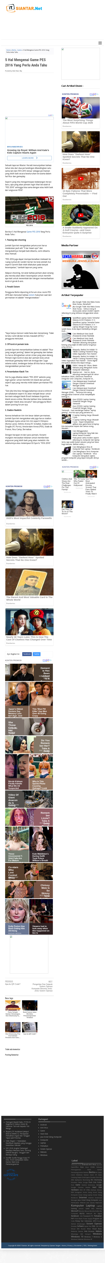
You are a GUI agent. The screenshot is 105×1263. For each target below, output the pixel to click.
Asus (82, 1167)
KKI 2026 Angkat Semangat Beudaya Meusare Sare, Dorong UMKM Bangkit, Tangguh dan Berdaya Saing (18, 1151)
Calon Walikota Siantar (80, 1175)
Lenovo (81, 1208)
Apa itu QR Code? (12, 984)
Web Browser (89, 1231)
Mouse (87, 1211)
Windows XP (88, 1239)
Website (43, 1152)
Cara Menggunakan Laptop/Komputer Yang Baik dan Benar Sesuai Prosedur (85, 433)
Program (96, 1219)
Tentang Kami (92, 1245)
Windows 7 (88, 1237)
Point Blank (79, 1219)
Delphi (79, 1177)
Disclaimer (78, 1245)
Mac (92, 1208)
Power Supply (87, 1219)
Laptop (43, 1143)
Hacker (88, 1187)
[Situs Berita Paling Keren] (80, 288)
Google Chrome (77, 1187)
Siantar (73, 1224)
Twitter (36, 654)
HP (84, 1190)
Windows (43, 1155)
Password (86, 1216)
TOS (84, 1245)
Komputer (44, 1140)
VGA (100, 1226)
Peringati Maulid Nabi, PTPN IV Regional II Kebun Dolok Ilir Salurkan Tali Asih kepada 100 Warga (18, 1125)
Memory (99, 1208)
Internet (83, 1197)
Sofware (80, 1226)
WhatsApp (74, 1234)
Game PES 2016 (33, 232)
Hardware (75, 1190)
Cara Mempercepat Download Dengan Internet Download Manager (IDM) (84, 383)
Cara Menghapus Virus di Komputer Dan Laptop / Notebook (86, 448)
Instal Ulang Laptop (85, 1195)
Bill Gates (98, 1172)
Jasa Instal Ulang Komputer (51, 1137)
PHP (72, 1219)
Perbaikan (44, 1146)
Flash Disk (92, 1182)
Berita (14, 50)
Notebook (75, 1216)
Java (87, 1203)
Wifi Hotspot (85, 1234)
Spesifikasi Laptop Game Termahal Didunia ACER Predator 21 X (86, 319)
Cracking (74, 1177)
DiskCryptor (86, 1177)
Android (43, 1125)
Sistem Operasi (46, 1149)
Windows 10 (77, 1236)
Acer (79, 1165)
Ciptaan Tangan (55, 1245)
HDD (81, 1190)
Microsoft (74, 1211)
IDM (72, 1192)
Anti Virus (44, 1128)
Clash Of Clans (96, 1175)
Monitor (81, 1211)
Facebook (27, 654)
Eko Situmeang (96, 1180)
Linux (87, 1208)
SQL (93, 1226)
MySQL (82, 1213)
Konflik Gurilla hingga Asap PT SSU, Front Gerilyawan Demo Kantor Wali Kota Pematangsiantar (18, 1161)
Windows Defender (77, 1239)
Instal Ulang (87, 1192)
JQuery (92, 1203)
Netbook (89, 1213)
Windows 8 (97, 1237)
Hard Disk (44, 1134)
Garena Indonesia (88, 1185)
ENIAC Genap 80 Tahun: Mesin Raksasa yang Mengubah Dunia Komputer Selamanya (85, 367)
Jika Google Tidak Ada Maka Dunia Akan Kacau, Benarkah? (86, 303)
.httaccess (74, 1165)
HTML (88, 1190)
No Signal (98, 1213)
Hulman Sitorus (96, 1190)
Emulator (74, 1182)
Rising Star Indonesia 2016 (85, 1221)
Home (8, 50)
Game (19, 50)
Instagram (78, 1192)
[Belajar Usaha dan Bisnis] (29, 973)
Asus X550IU (90, 1167)
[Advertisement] (70, 21)
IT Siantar (23, 1245)
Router (99, 1221)
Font (72, 1185)
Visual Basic (97, 1229)
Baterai (85, 1172)
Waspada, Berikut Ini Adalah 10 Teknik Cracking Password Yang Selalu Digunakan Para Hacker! (85, 352)
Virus (89, 1229)
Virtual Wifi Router (78, 1229)
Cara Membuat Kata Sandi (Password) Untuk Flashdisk (83, 335)
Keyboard (99, 1203)
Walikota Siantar (77, 1231)
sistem (32, 295)
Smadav (74, 1226)
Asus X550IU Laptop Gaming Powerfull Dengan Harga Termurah (84, 401)
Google (99, 1185)
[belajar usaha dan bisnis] (80, 79)
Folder (99, 1182)
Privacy (70, 1245)
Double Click (94, 1177)
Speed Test (88, 1226)
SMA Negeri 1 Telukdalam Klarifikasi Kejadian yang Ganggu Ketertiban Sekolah (19, 1143)
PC (92, 1216)
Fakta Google (83, 1182)
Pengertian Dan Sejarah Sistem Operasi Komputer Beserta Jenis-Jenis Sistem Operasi (42, 987)
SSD (97, 1226)
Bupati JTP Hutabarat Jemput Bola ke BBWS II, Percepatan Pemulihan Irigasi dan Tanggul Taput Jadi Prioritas (18, 1135)
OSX (81, 1216)
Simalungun (81, 1224)
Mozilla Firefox (94, 1211)
